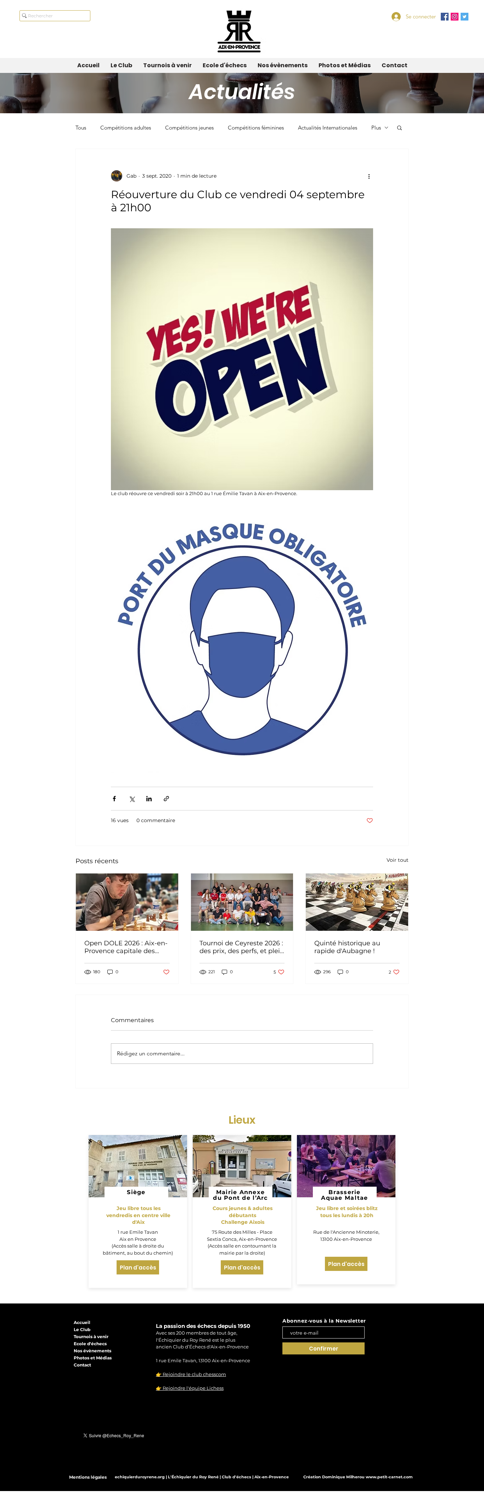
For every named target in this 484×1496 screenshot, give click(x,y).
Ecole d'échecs (90, 1343)
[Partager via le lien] (166, 798)
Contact (82, 1365)
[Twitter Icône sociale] (464, 17)
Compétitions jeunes (189, 127)
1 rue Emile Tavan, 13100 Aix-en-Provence (203, 1360)
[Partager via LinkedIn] (149, 798)
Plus (376, 127)
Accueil (82, 1322)
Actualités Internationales (327, 127)
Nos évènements (92, 1350)
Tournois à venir (91, 1336)
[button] (399, 127)
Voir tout (398, 860)
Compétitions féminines (256, 127)
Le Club (82, 1329)
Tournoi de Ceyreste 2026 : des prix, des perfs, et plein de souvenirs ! (241, 947)
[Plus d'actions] (369, 176)
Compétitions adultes (125, 127)
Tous (80, 127)
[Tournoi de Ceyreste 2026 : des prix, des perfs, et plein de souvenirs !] (242, 902)
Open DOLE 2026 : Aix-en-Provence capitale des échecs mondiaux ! (126, 947)
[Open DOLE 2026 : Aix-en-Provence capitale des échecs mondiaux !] (127, 902)
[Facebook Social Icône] (445, 17)
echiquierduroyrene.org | (141, 1476)
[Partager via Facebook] (114, 798)
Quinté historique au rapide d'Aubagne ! (347, 947)
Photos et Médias (93, 1357)
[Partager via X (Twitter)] (131, 798)
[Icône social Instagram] (454, 17)
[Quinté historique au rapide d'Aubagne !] (357, 902)
